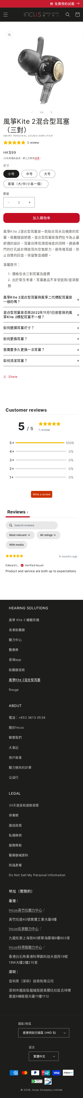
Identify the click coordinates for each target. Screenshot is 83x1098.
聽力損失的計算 (20, 767)
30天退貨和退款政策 (24, 805)
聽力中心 (15, 640)
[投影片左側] (32, 112)
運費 (37, 158)
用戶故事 (15, 757)
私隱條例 (15, 835)
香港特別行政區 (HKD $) (39, 1032)
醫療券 (14, 650)
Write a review (41, 494)
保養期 (14, 815)
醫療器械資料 (18, 855)
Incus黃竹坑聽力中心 (25, 910)
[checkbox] (16, 545)
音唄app (15, 659)
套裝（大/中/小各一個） (26, 184)
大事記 (14, 747)
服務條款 (15, 845)
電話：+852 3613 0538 (27, 717)
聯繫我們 (15, 737)
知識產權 (15, 865)
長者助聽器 (17, 630)
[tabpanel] (41, 559)
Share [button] (12, 376)
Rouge (14, 689)
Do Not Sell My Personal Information (37, 875)
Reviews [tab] (17, 512)
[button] (5, 14)
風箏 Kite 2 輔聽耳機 (24, 620)
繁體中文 (39, 1056)
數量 (6, 193)
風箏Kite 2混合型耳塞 (25, 680)
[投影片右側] (51, 112)
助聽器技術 (17, 670)
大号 (47, 174)
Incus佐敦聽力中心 (24, 929)
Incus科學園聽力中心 (25, 947)
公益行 (14, 777)
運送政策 (15, 825)
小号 (11, 174)
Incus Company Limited (47, 1089)
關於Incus (16, 727)
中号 (29, 174)
